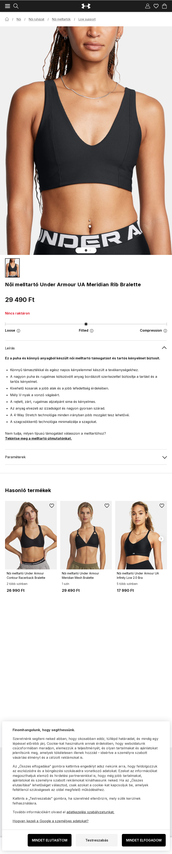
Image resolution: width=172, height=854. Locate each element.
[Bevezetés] (7, 19)
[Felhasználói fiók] (147, 6)
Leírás (10, 348)
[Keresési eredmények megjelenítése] (15, 6)
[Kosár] (164, 6)
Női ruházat (36, 19)
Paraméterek (15, 457)
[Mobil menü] (7, 6)
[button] (86, 250)
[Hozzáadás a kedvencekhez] (51, 506)
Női (19, 19)
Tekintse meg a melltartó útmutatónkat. (38, 438)
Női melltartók (61, 19)
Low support (87, 19)
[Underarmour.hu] (86, 6)
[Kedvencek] (156, 6)
